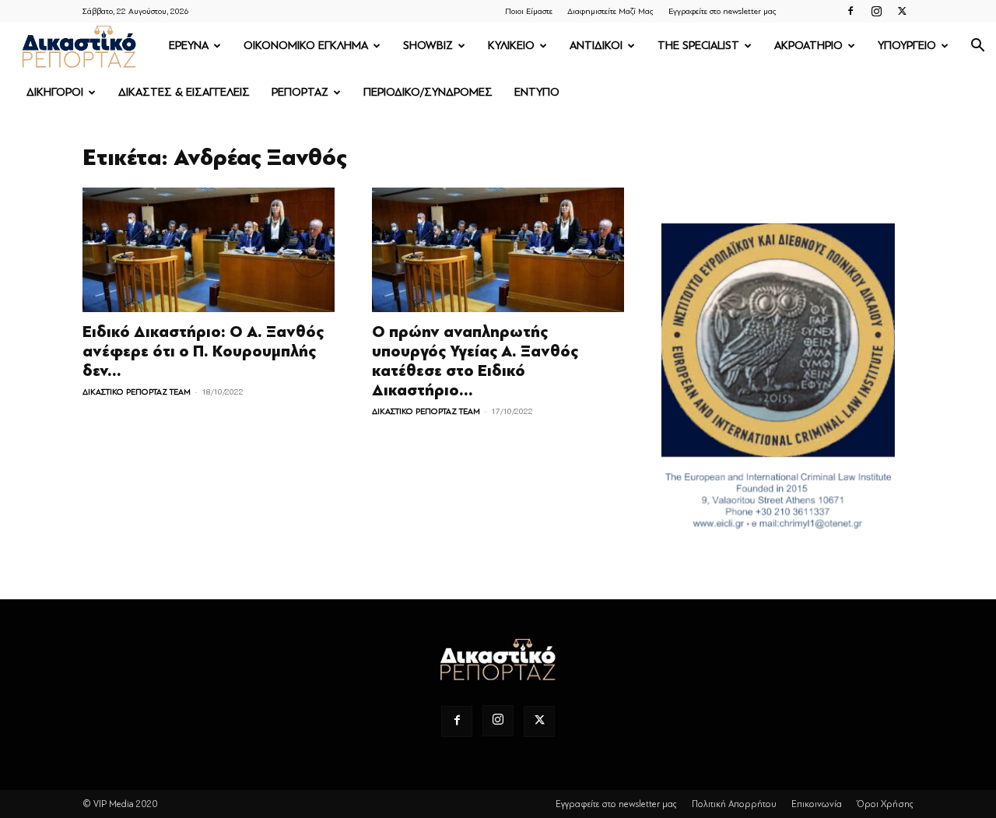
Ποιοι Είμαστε (528, 11)
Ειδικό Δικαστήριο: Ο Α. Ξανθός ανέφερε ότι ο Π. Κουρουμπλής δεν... (203, 351)
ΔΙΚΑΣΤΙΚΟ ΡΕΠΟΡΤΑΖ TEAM (136, 392)
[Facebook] (850, 11)
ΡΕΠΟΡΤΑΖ (300, 92)
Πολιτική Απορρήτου (734, 804)
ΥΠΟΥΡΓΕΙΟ (907, 45)
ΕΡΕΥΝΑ (189, 45)
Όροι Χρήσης (885, 804)
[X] (902, 11)
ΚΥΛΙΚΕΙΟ (511, 45)
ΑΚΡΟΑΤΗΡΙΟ (808, 45)
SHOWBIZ (428, 45)
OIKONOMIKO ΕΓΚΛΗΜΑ (306, 45)
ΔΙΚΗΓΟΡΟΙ (54, 92)
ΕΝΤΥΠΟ (536, 92)
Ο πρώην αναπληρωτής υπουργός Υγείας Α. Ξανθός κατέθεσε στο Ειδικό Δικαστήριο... (475, 361)
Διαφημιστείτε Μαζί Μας (610, 11)
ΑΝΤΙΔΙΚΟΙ (596, 45)
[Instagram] (876, 11)
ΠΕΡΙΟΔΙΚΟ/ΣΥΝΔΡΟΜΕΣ (428, 92)
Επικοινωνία (816, 804)
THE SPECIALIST (698, 45)
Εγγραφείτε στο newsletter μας (722, 11)
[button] (977, 47)
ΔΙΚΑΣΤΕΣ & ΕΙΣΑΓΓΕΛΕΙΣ (184, 92)
